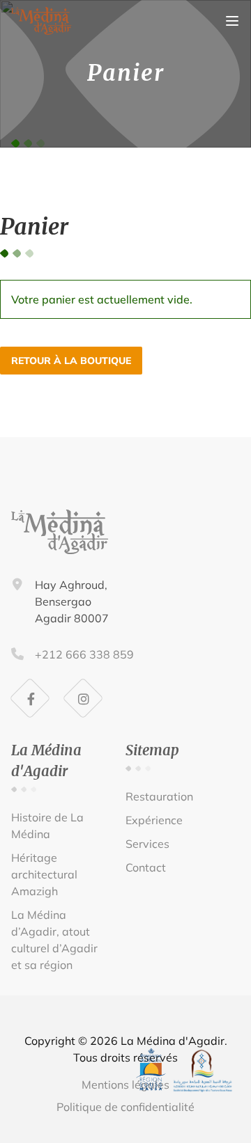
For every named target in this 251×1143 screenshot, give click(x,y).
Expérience (154, 820)
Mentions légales (125, 1084)
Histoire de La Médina (47, 825)
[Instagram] (83, 698)
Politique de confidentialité (125, 1107)
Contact (146, 867)
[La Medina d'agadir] (41, 31)
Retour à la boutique (71, 360)
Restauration (159, 796)
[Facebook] (30, 698)
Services (147, 844)
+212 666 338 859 (84, 654)
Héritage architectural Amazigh (44, 874)
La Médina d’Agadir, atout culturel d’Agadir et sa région (54, 940)
